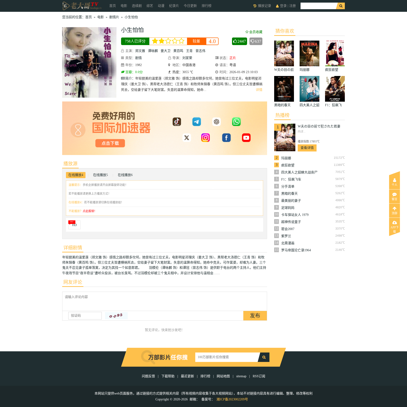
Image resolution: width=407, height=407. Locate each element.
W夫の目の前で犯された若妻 (319, 126)
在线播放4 (75, 175)
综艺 (150, 6)
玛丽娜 (286, 158)
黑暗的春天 (289, 193)
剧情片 (114, 17)
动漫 (161, 6)
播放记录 (264, 6)
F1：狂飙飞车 (291, 179)
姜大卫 (166, 51)
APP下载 (395, 229)
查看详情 (307, 148)
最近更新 (187, 376)
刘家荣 (187, 58)
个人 (394, 185)
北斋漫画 (287, 243)
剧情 (138, 58)
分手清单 (287, 186)
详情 (259, 90)
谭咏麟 (153, 51)
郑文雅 (140, 51)
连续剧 (137, 6)
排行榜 (207, 6)
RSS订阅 (259, 376)
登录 (283, 6)
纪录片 (174, 6)
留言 (394, 199)
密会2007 (287, 229)
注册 (292, 6)
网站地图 (223, 376)
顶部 (394, 213)
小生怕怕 (131, 17)
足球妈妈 (287, 208)
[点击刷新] (116, 315)
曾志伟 (200, 51)
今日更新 (190, 6)
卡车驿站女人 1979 (295, 215)
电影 (124, 6)
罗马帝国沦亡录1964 (296, 250)
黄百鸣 (178, 51)
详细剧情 (72, 247)
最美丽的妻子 (291, 200)
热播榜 (282, 115)
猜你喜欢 (284, 31)
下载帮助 (168, 376)
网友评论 (72, 282)
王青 (189, 51)
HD (74, 225)
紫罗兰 (286, 236)
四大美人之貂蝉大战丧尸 (299, 172)
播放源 (70, 163)
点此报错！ (90, 211)
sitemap (241, 376)
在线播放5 (100, 175)
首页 (112, 6)
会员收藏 (255, 32)
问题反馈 (149, 376)
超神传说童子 (291, 222)
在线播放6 (125, 175)
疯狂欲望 (287, 165)
